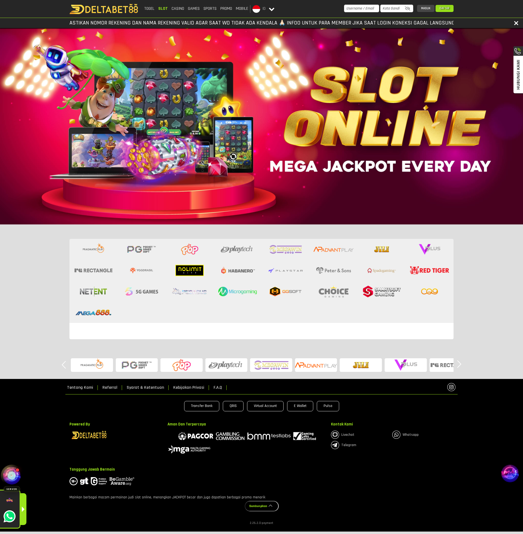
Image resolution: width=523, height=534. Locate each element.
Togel (149, 8)
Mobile (242, 8)
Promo (226, 8)
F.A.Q (218, 387)
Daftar (444, 8)
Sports (210, 8)
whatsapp (411, 434)
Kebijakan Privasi (188, 387)
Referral (109, 387)
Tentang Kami (80, 387)
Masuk (425, 8)
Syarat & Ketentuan (145, 387)
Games (194, 8)
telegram (348, 445)
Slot (163, 8)
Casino (178, 8)
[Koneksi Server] (12, 475)
